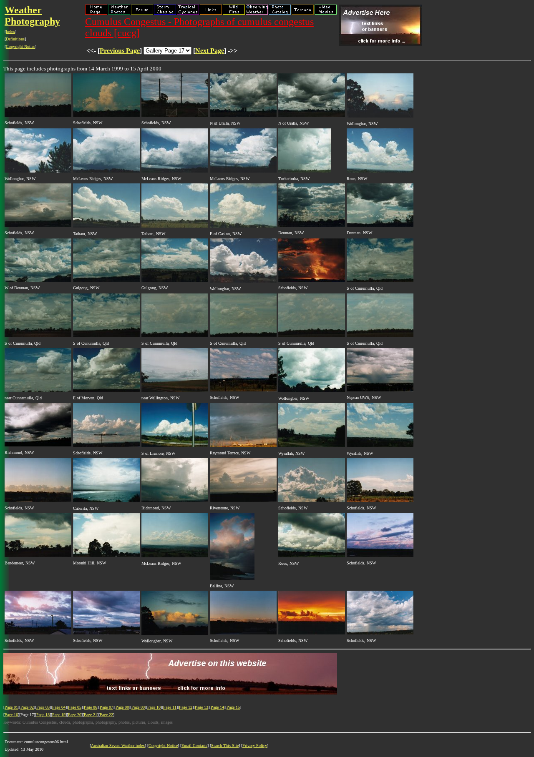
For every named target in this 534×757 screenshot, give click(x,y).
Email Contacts (194, 745)
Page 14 (217, 707)
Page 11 (169, 707)
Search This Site (225, 745)
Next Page (209, 50)
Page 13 (201, 707)
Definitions (15, 39)
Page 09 (138, 707)
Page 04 (58, 707)
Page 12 (185, 707)
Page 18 (43, 714)
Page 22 (106, 714)
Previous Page (120, 50)
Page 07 (106, 707)
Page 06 (90, 707)
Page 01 (11, 707)
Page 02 (27, 707)
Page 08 (122, 707)
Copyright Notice (20, 46)
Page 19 (58, 714)
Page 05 (74, 707)
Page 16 (11, 714)
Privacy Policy (254, 745)
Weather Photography (32, 16)
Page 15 (233, 707)
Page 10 (154, 707)
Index (10, 31)
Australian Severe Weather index (118, 745)
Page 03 (43, 707)
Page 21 (90, 714)
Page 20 (74, 714)
